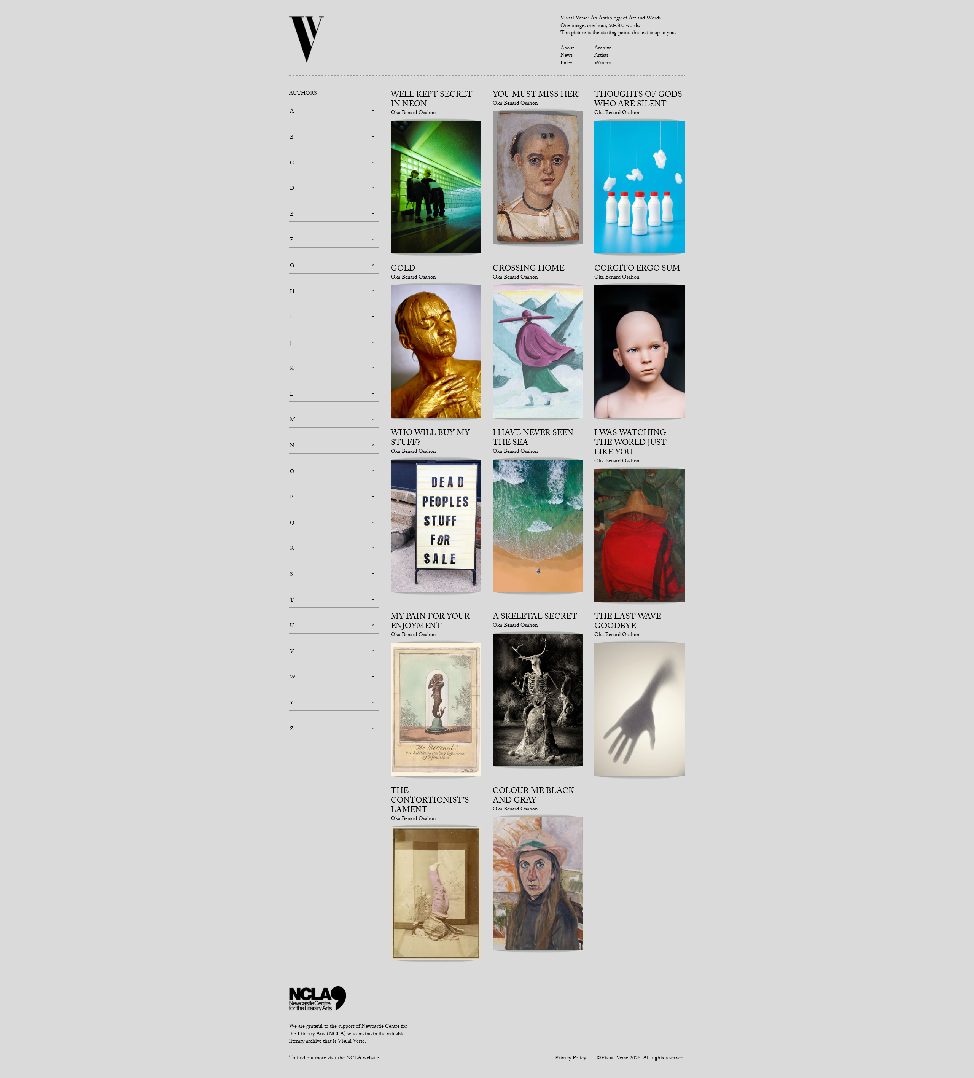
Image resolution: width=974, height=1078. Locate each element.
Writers (602, 63)
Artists (601, 56)
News (566, 56)
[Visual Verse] (307, 40)
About (567, 48)
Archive (602, 48)
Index (566, 63)
